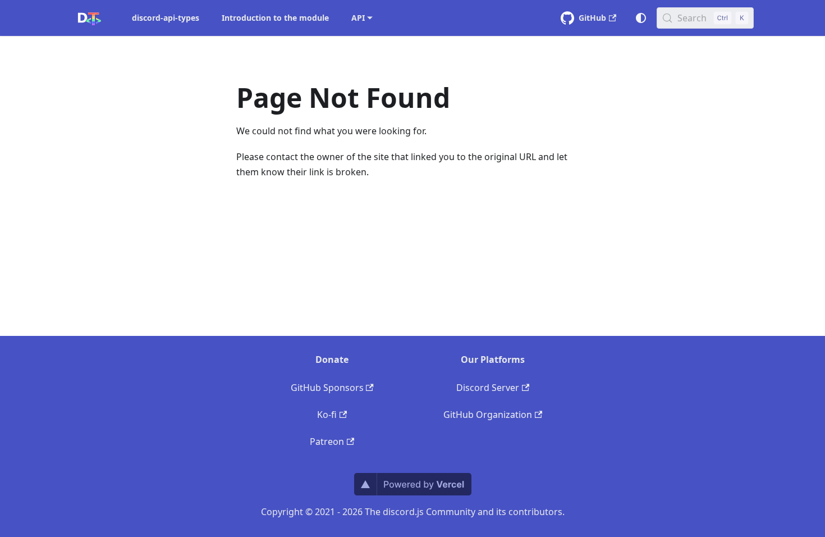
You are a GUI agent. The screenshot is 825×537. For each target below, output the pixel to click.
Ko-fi (327, 414)
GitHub (592, 17)
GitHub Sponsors (327, 387)
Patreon (327, 441)
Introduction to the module (275, 17)
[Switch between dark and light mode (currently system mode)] (641, 18)
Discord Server (487, 387)
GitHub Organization (487, 414)
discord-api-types (165, 17)
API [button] (358, 17)
